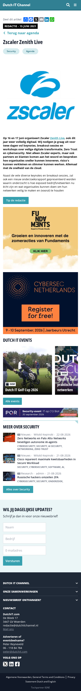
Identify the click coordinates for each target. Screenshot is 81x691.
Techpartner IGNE (40, 687)
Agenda (30, 51)
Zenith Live (57, 138)
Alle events (12, 401)
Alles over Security (18, 489)
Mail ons (8, 629)
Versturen (12, 561)
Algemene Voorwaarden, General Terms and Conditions (35, 677)
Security (11, 51)
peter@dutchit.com (15, 651)
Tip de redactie (15, 200)
